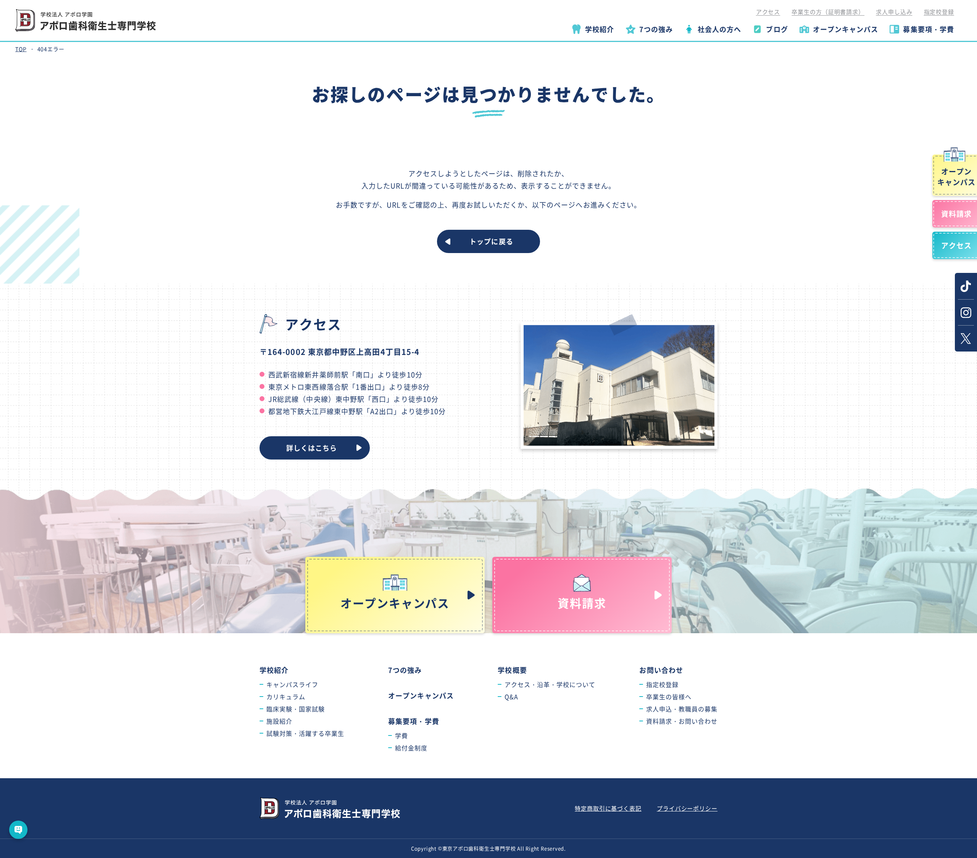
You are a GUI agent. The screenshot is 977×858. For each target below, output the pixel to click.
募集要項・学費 (413, 721)
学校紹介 (274, 670)
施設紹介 (279, 721)
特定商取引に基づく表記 (608, 808)
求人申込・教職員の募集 (681, 708)
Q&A (511, 696)
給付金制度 (411, 747)
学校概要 (512, 670)
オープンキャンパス (421, 695)
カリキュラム (285, 696)
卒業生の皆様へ (669, 696)
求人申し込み (894, 12)
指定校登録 (939, 12)
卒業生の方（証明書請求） (828, 12)
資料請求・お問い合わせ (681, 721)
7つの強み (405, 670)
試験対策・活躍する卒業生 (305, 733)
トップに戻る (491, 241)
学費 (401, 735)
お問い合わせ (661, 670)
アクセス (768, 12)
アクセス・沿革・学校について (550, 684)
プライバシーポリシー (687, 808)
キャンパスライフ (292, 684)
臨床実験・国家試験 (295, 708)
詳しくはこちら (311, 448)
